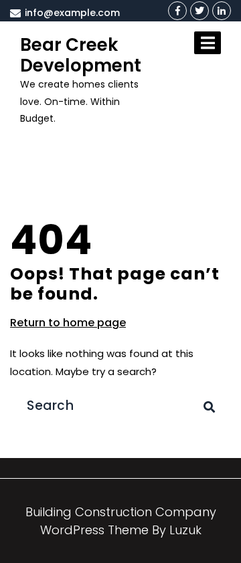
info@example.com (71, 12)
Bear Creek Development (80, 55)
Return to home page (68, 323)
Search (209, 391)
